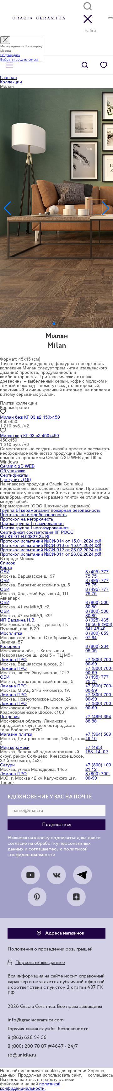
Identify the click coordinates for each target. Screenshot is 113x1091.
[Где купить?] (110, 18)
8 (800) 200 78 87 (27, 1046)
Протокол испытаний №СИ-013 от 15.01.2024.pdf (50, 545)
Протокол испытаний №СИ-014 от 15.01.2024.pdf (50, 541)
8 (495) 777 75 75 (97, 573)
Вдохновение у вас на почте (50, 797)
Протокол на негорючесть (26, 519)
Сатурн (7, 764)
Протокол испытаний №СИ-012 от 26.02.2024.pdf (50, 549)
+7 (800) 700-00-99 (99, 661)
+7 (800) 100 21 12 (98, 766)
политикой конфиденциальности (30, 1085)
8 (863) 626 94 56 (27, 1037)
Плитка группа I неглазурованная (34, 527)
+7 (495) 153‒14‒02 (96, 749)
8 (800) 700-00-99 (97, 775)
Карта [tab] (6, 567)
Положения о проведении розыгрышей (50, 949)
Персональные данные (40, 962)
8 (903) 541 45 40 (98, 626)
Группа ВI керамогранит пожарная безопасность (50, 510)
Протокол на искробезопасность (33, 514)
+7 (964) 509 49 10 (98, 736)
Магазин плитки (16, 734)
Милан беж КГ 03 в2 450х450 (30, 417)
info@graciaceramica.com (36, 1020)
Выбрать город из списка (19, 59)
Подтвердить (10, 55)
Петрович (9, 716)
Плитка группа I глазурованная (32, 523)
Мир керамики (15, 747)
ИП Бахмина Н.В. (17, 620)
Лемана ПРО (13, 659)
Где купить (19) (15, 479)
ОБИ (4, 571)
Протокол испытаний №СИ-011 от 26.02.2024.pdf (50, 554)
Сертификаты (14, 475)
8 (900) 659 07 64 (97, 635)
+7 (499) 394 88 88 (98, 718)
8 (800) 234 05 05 (97, 648)
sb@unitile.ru (22, 1055)
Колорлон (10, 646)
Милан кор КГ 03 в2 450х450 (29, 435)
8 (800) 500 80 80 (97, 604)
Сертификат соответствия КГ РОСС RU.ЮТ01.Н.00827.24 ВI (36, 534)
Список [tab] (7, 562)
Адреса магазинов (64, 933)
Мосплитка (11, 633)
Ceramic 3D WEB (17, 466)
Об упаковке (12, 470)
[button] (54, 323)
